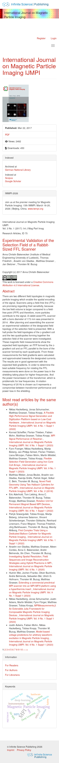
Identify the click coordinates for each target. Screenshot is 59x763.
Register (41, 38)
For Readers (11, 665)
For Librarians (12, 674)
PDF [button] (7, 134)
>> (26, 649)
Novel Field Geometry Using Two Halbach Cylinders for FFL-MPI (31, 484)
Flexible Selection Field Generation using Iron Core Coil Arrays (31, 462)
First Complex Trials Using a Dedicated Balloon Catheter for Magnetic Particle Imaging (30, 533)
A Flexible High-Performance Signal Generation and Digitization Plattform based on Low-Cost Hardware (31, 417)
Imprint (11, 750)
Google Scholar (13, 181)
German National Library (18, 169)
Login (54, 38)
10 (21, 649)
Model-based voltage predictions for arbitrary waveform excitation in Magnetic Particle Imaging (30, 635)
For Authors (11, 670)
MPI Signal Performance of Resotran (32, 437)
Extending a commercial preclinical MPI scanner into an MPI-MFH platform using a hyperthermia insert (32, 586)
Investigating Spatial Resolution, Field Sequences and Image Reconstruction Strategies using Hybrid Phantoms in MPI (30, 560)
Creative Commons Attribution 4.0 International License (27, 283)
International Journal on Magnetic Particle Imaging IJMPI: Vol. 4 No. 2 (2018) (32, 489)
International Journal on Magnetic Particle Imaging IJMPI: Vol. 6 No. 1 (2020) (30, 568)
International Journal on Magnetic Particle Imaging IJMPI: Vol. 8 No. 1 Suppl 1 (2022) (32, 426)
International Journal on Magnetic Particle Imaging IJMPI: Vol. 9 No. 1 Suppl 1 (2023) (31, 443)
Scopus (9, 178)
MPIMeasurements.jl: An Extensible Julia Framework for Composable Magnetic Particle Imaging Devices (32, 610)
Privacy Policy (24, 750)
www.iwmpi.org (35, 208)
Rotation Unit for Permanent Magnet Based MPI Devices (31, 502)
